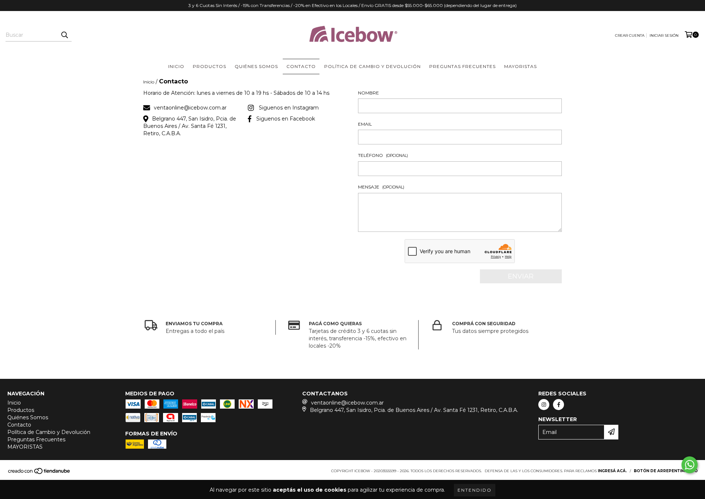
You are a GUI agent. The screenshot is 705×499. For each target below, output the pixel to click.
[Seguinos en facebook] (558, 404)
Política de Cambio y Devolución (372, 66)
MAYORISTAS (520, 66)
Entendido (475, 490)
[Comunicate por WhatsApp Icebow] (690, 464)
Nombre (368, 93)
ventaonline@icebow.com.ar (190, 107)
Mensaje (381, 187)
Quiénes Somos (256, 66)
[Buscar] (64, 35)
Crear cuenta (629, 35)
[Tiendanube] (39, 473)
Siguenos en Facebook (285, 118)
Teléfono (383, 155)
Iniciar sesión (664, 35)
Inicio (176, 66)
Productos (209, 66)
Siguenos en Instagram (289, 107)
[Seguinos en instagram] (543, 404)
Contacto (301, 66)
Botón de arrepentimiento (666, 471)
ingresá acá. (612, 471)
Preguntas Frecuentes (462, 66)
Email (365, 124)
